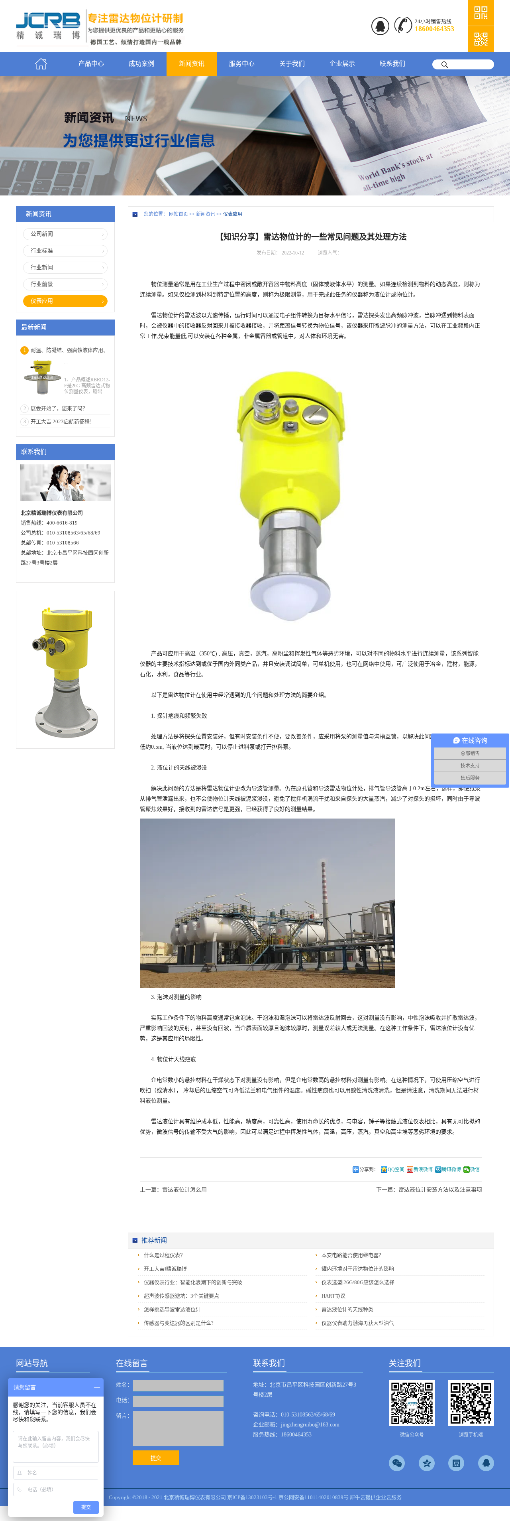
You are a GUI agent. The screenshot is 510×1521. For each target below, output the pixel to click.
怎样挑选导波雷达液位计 (172, 1309)
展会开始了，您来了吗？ (59, 408)
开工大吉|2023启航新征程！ (63, 421)
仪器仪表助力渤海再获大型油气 (358, 1323)
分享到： (369, 1169)
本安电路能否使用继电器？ (353, 1255)
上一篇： (173, 1190)
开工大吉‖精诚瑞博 (165, 1269)
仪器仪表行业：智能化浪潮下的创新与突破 (193, 1282)
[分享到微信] (397, 1463)
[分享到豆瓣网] (456, 1463)
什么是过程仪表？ (164, 1255)
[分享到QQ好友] (486, 1463)
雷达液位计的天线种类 (347, 1309)
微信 (475, 1169)
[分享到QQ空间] (427, 1463)
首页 (41, 64)
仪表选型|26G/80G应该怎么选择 (358, 1282)
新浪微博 (423, 1169)
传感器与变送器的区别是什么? (179, 1323)
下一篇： (429, 1190)
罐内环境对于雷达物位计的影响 (358, 1269)
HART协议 (333, 1296)
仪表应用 (232, 214)
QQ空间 (396, 1169)
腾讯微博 (451, 1169)
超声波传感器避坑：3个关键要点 (181, 1296)
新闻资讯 (205, 214)
